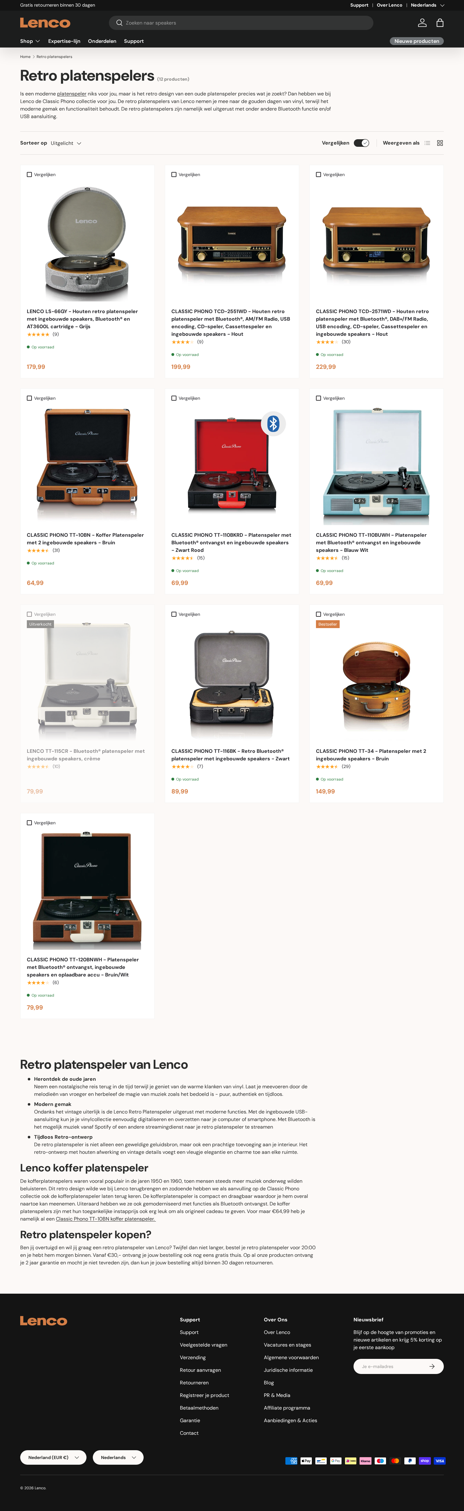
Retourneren (194, 1382)
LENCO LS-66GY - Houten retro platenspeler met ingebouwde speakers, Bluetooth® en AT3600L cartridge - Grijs (82, 319)
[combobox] (241, 23)
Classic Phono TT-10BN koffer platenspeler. (106, 1219)
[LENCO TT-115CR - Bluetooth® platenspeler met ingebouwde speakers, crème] (87, 680)
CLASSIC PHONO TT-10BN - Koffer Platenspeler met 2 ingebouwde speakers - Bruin (85, 539)
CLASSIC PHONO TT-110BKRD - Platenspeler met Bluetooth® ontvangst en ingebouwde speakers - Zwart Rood (231, 542)
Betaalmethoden (199, 1408)
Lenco (40, 1488)
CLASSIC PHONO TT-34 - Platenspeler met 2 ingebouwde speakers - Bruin (371, 755)
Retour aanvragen (200, 1370)
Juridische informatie (288, 1370)
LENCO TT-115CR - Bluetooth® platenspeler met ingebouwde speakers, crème (86, 755)
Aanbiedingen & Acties (290, 1420)
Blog (269, 1382)
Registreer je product (204, 1395)
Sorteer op (33, 143)
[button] (440, 23)
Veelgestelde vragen (203, 1345)
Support (359, 5)
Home (25, 56)
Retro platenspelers (54, 56)
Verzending (193, 1357)
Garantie (190, 1420)
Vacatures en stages (287, 1345)
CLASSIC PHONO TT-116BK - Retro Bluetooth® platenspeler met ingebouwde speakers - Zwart (230, 755)
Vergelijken (335, 143)
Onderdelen (102, 40)
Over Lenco (389, 5)
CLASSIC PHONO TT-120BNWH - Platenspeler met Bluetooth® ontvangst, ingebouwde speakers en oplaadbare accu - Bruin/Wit (83, 967)
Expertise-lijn (64, 40)
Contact (189, 1433)
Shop (26, 40)
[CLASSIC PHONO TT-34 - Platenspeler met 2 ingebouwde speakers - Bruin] (376, 680)
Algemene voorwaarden (291, 1357)
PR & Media (277, 1395)
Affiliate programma (287, 1408)
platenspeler (71, 93)
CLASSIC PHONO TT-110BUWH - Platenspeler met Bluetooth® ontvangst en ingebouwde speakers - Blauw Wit (371, 542)
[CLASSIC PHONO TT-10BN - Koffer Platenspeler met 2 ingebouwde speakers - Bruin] (87, 464)
